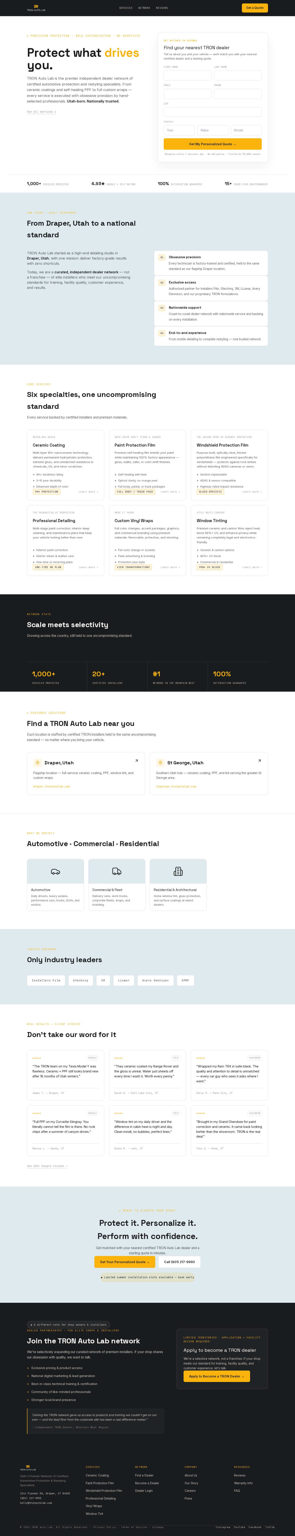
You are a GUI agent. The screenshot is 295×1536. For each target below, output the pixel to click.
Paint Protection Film (100, 1483)
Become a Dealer (147, 1483)
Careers (190, 1490)
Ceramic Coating (97, 1475)
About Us (191, 1475)
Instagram (223, 1527)
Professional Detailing (101, 1498)
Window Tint (94, 1514)
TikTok (270, 1527)
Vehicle (169, 121)
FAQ (237, 1490)
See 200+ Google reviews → (47, 1166)
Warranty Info (243, 1483)
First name (171, 66)
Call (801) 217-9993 (179, 1262)
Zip (166, 103)
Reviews (162, 8)
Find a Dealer (144, 1475)
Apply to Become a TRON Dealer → (216, 1376)
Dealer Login (144, 1490)
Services (126, 8)
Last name (220, 66)
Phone (217, 85)
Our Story (191, 1483)
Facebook (255, 1527)
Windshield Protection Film (104, 1490)
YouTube (239, 1527)
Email (167, 85)
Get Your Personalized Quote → (125, 1262)
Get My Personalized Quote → (212, 144)
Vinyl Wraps (94, 1506)
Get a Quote (255, 7)
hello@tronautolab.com (36, 1503)
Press (188, 1498)
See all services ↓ (41, 111)
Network (144, 8)
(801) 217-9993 (30, 1498)
